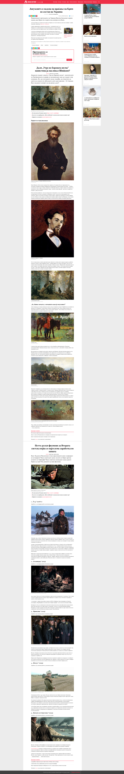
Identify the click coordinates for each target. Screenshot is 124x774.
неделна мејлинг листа (47, 117)
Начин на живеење (73, 1)
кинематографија (35, 756)
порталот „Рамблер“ (45, 24)
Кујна (68, 1)
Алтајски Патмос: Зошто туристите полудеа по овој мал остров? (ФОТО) (91, 16)
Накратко (46, 45)
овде (36, 439)
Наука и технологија (88, 1)
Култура (59, 1)
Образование (80, 1)
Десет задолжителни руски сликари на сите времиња (43, 436)
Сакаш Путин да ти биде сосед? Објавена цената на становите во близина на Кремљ (92, 56)
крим (42, 45)
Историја (64, 1)
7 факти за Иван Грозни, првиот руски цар (92, 119)
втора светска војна (45, 756)
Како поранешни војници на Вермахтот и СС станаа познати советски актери (48, 765)
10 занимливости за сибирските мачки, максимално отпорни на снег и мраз (91, 99)
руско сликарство (36, 427)
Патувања (95, 1)
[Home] (26, 2)
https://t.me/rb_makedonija (53, 113)
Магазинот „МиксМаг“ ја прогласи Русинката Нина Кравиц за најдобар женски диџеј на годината (90, 77)
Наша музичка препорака (90, 36)
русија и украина (35, 45)
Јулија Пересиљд (34, 748)
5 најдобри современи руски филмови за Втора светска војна (45, 761)
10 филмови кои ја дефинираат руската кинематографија (44, 763)
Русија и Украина (53, 45)
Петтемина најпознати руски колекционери (41, 432)
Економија (55, 1)
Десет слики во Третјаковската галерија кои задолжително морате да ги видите (49, 434)
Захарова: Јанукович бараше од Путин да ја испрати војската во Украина (68, 36)
